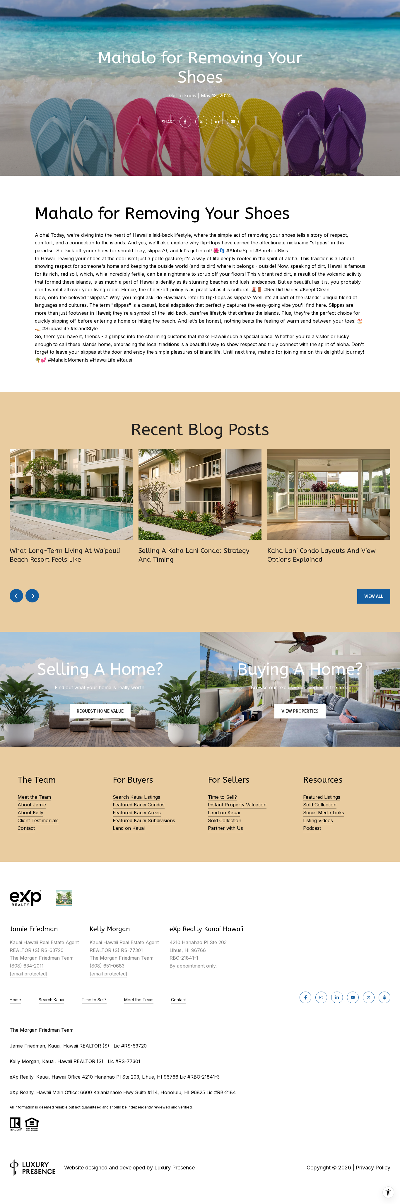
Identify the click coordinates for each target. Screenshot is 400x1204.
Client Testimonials (38, 820)
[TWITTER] (369, 997)
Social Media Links (323, 812)
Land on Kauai (129, 828)
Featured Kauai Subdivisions (144, 820)
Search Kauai (51, 999)
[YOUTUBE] (353, 997)
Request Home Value (100, 711)
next (32, 595)
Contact (26, 828)
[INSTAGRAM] (321, 997)
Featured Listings (321, 797)
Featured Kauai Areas (137, 812)
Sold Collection (224, 820)
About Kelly (30, 812)
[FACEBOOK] (305, 997)
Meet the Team (34, 797)
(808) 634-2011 (27, 966)
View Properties (300, 711)
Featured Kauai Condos (139, 805)
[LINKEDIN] (337, 997)
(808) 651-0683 (107, 966)
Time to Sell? (222, 797)
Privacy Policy (373, 1167)
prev (16, 595)
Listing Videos (318, 820)
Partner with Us (225, 828)
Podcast (312, 828)
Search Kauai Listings (136, 797)
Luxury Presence (174, 1167)
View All (373, 596)
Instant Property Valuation (237, 805)
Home (15, 999)
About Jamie (32, 805)
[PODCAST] (384, 997)
